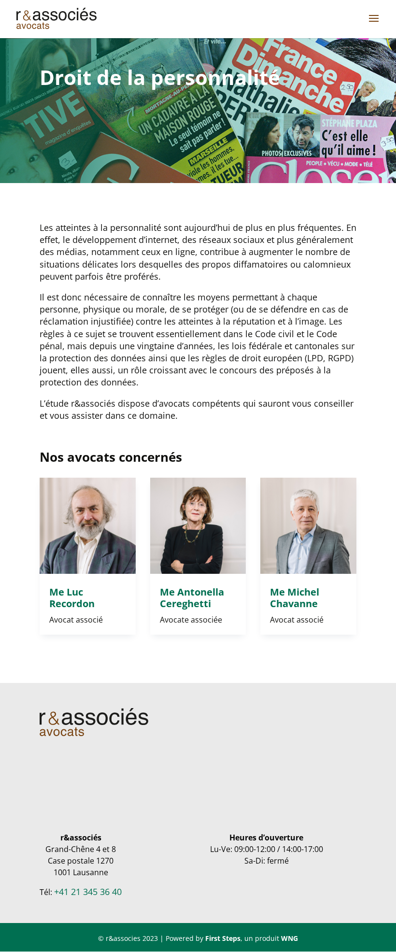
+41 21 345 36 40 (88, 891)
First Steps (222, 938)
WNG (289, 938)
